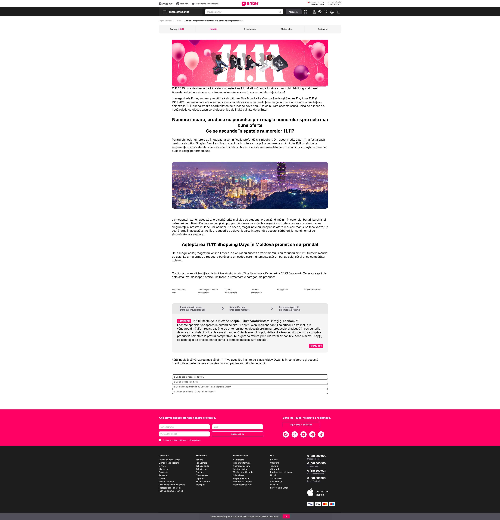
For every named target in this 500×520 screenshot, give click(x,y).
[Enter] (250, 4)
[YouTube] (303, 434)
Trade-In (274, 466)
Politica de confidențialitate (172, 484)
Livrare (162, 466)
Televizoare (201, 469)
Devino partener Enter (169, 459)
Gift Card (274, 462)
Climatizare (238, 475)
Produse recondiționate (281, 472)
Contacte (163, 472)
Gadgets (200, 472)
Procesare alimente (242, 481)
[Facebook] (286, 434)
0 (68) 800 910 (316, 463)
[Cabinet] (314, 12)
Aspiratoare (238, 459)
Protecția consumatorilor (170, 487)
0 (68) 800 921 (316, 470)
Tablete (199, 459)
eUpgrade (275, 469)
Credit (162, 478)
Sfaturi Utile (276, 478)
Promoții (274, 459)
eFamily (274, 484)
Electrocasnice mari (242, 484)
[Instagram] (295, 434)
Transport (200, 484)
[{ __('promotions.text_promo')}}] (320, 12)
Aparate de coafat (241, 466)
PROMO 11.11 (316, 346)
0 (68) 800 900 (316, 455)
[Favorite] (326, 12)
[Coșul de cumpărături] (338, 11)
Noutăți (179, 21)
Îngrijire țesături (240, 469)
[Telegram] (312, 434)
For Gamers (201, 462)
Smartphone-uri (203, 481)
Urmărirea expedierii (169, 462)
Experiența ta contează (301, 424)
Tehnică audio (202, 466)
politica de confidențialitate (189, 440)
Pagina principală (166, 21)
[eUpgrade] (166, 3)
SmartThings (276, 481)
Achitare (163, 475)
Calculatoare (202, 475)
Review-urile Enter (279, 487)
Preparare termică (242, 462)
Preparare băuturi (241, 478)
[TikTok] (321, 434)
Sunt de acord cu (182, 440)
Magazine (163, 469)
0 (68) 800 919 (316, 478)
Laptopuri (200, 478)
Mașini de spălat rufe (243, 472)
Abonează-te (237, 434)
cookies (222, 516)
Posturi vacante (166, 481)
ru (305, 13)
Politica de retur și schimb (171, 491)
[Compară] (332, 11)
